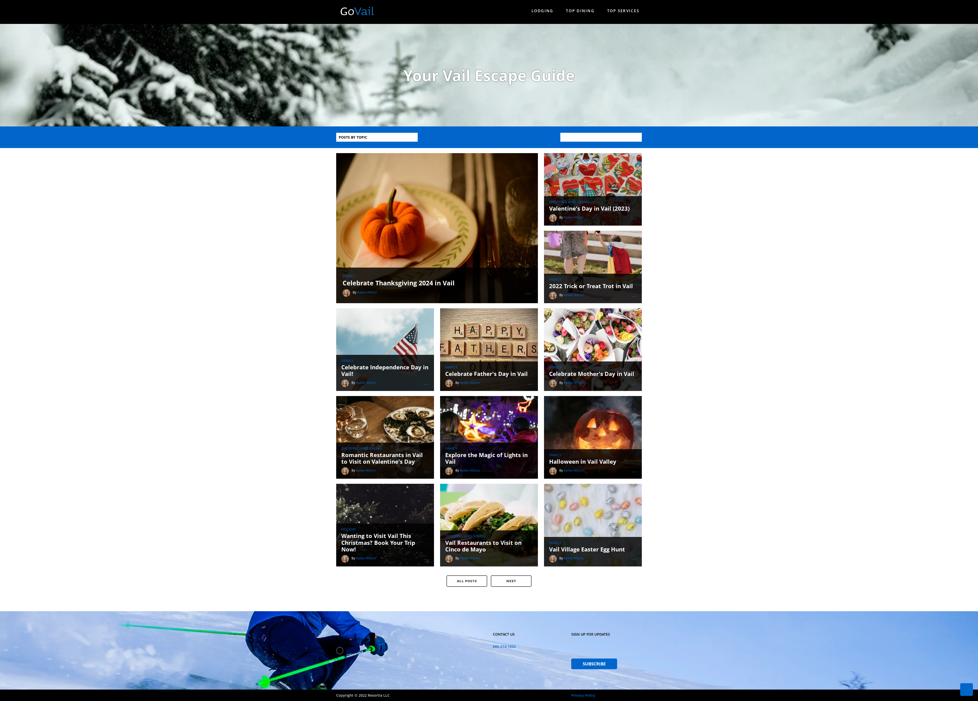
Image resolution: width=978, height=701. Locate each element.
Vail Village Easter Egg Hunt (587, 549)
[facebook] (339, 650)
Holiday (348, 529)
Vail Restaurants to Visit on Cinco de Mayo (483, 546)
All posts (467, 581)
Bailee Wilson (367, 292)
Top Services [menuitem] (623, 10)
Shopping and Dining (569, 202)
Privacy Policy (583, 695)
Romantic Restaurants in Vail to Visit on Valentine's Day (382, 458)
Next (511, 581)
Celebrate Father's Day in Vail (486, 373)
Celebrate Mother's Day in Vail (591, 373)
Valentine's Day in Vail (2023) (589, 208)
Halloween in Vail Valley (582, 461)
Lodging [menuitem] (542, 10)
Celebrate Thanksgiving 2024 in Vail (399, 283)
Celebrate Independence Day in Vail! (384, 370)
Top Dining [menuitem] (580, 10)
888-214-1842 (504, 646)
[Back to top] (966, 689)
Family (349, 276)
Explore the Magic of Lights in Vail (486, 458)
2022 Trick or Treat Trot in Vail (591, 286)
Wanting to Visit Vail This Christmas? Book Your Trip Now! (378, 542)
